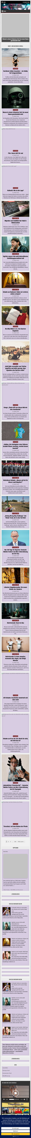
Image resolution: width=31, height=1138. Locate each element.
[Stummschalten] (24, 1098)
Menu (4, 2)
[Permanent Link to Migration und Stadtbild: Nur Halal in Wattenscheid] (15, 209)
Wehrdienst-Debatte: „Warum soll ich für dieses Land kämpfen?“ (15, 481)
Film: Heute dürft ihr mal (15, 153)
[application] (15, 1091)
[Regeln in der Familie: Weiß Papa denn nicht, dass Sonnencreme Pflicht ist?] (6, 957)
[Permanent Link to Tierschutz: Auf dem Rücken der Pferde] (15, 811)
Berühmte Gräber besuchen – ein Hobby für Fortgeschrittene (15, 72)
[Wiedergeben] (4, 1098)
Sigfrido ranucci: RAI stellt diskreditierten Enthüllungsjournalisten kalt (15, 257)
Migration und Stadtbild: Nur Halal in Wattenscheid (15, 222)
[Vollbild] (27, 1098)
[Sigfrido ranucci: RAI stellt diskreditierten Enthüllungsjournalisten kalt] (6, 927)
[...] (13, 885)
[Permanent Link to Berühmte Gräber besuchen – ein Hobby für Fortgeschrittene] (15, 57)
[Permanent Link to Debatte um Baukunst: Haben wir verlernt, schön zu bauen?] (15, 280)
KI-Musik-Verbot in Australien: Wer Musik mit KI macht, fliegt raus (19, 907)
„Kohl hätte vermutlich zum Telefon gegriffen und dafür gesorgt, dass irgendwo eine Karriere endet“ (15, 368)
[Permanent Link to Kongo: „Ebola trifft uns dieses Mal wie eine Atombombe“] (15, 393)
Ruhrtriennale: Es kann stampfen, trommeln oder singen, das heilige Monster (15, 658)
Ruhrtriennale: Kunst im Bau (15, 623)
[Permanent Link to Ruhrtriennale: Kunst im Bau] (15, 611)
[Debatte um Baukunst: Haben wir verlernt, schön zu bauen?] (6, 944)
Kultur (16, 68)
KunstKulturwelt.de (15, 7)
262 (15, 841)
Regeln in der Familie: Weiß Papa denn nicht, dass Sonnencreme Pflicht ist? (20, 951)
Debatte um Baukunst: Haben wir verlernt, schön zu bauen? (15, 293)
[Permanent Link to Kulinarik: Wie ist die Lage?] (15, 175)
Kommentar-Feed (7, 1071)
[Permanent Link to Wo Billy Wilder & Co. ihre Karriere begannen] (15, 315)
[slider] (14, 1097)
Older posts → (21, 841)
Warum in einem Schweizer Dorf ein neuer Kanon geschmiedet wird (15, 38)
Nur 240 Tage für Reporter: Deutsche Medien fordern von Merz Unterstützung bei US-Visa (15, 552)
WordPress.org (6, 1074)
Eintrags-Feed (6, 1068)
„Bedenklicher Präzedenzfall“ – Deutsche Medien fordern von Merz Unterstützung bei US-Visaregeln (15, 787)
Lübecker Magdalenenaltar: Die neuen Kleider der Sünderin (15, 588)
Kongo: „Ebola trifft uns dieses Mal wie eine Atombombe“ (15, 408)
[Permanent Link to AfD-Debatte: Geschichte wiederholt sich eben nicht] (15, 683)
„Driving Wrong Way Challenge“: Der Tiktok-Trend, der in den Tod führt (15, 517)
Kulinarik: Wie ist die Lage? (15, 190)
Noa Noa (5, 851)
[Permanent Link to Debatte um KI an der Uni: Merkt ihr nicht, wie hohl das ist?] (15, 724)
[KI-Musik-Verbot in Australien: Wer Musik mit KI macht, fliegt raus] (6, 913)
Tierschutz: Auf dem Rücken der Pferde (15, 826)
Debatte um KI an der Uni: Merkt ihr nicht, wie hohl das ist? (15, 740)
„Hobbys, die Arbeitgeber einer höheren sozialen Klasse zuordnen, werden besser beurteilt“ (15, 446)
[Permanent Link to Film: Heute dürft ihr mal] (15, 138)
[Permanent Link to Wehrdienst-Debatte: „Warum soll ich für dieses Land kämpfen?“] (15, 468)
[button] (15, 1091)
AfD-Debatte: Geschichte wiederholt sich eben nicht (15, 699)
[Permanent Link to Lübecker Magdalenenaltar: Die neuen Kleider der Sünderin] (15, 575)
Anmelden (5, 1066)
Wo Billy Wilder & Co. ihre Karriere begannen (15, 330)
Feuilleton (16, 218)
